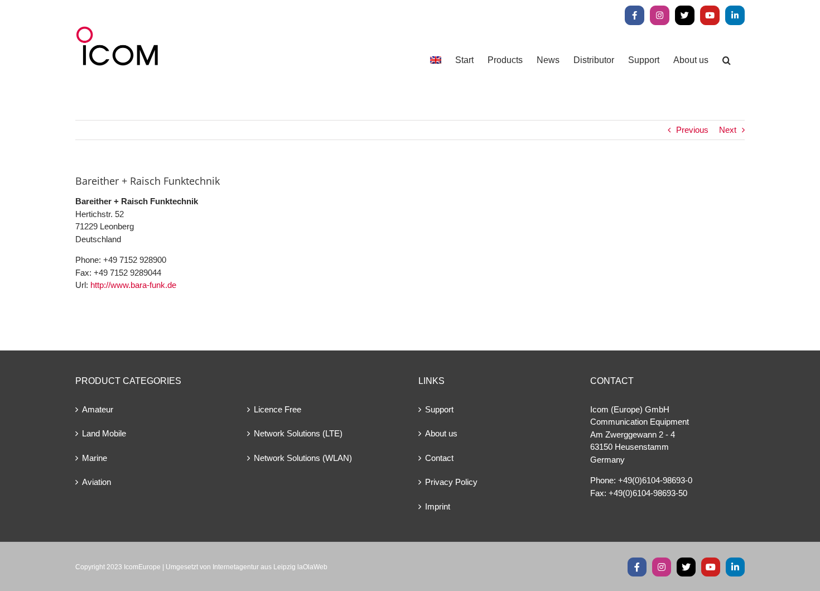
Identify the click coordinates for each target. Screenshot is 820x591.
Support (439, 409)
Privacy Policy (451, 482)
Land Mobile (104, 433)
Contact (439, 458)
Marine (94, 458)
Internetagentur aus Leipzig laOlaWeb (270, 567)
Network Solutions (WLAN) (303, 458)
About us (441, 433)
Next (727, 129)
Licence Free (277, 409)
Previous (692, 129)
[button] (726, 60)
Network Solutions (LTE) (298, 433)
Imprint (437, 506)
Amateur (97, 409)
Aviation (96, 482)
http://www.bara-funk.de (133, 285)
